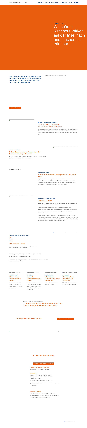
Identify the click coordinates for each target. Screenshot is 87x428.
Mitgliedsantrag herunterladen (65, 318)
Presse (70, 2)
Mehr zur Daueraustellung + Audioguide (43, 363)
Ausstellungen (55, 2)
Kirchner (40, 2)
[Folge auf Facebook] (43, 351)
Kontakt (76, 2)
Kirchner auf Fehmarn (15, 107)
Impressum (30, 421)
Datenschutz (37, 421)
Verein (46, 2)
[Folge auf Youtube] (46, 351)
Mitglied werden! (23, 421)
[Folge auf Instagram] (41, 351)
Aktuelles (64, 2)
